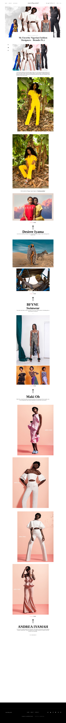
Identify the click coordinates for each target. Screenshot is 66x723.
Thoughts (14, 16)
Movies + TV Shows (15, 20)
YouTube (14, 7)
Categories (15, 3)
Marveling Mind (30, 716)
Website (35, 222)
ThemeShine (42, 716)
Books (14, 18)
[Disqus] (33, 658)
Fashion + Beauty (15, 9)
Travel (14, 5)
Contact (10, 3)
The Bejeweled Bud (41, 191)
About (6, 3)
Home (28, 712)
